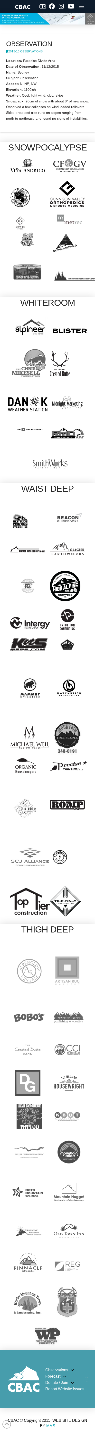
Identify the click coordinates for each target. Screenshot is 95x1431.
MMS (50, 1426)
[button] (81, 6)
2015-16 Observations (25, 51)
